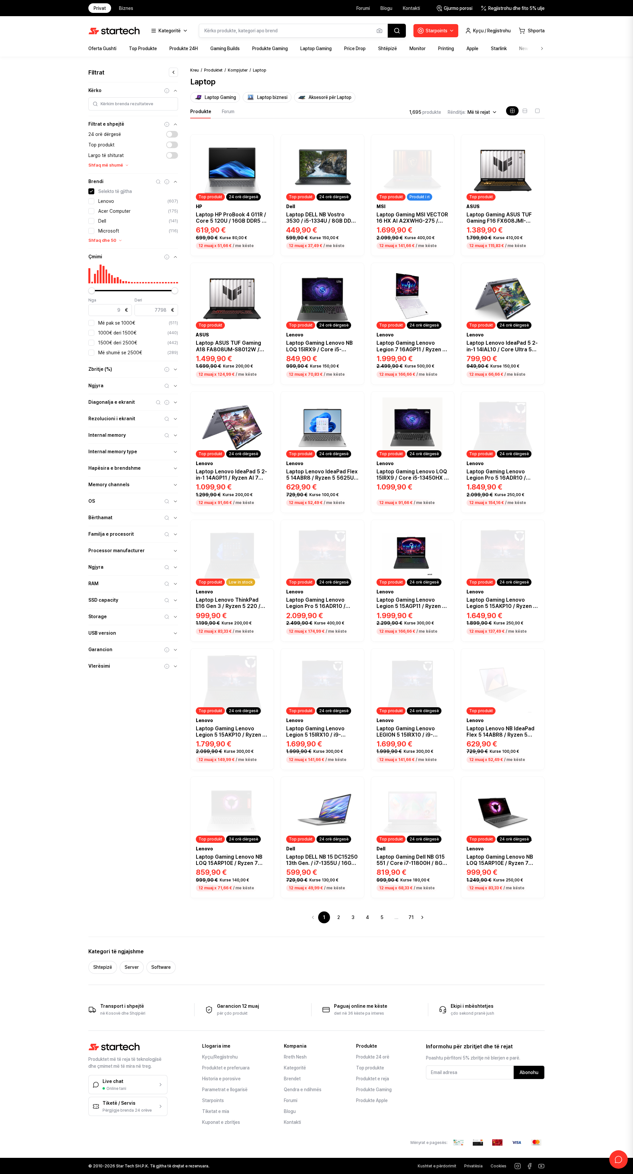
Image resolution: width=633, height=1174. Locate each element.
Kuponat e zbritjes (221, 1122)
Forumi (363, 8)
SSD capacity (103, 600)
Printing (446, 48)
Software (161, 967)
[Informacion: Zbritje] (166, 369)
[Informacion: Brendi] (166, 181)
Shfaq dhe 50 (102, 240)
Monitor (417, 48)
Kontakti (411, 8)
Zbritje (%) (100, 369)
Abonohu (529, 1072)
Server (132, 967)
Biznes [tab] (126, 8)
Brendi (96, 181)
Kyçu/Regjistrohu (220, 1057)
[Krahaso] (265, 151)
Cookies (498, 1166)
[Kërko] (397, 31)
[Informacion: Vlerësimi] (166, 666)
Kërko (95, 90)
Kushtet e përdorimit (437, 1166)
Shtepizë (102, 967)
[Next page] (422, 917)
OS (91, 501)
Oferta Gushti (102, 48)
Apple (472, 48)
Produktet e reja (372, 1078)
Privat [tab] (100, 8)
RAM (93, 583)
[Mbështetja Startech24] (618, 1159)
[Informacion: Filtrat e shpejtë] (166, 124)
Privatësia (473, 1166)
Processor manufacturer (116, 550)
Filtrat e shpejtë (106, 124)
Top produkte (370, 1067)
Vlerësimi (99, 666)
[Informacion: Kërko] (166, 90)
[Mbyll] (175, 90)
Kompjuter (238, 70)
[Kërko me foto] (379, 31)
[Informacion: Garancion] (166, 649)
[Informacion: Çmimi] (166, 257)
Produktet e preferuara (226, 1067)
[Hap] (175, 369)
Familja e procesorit (111, 534)
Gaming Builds (225, 48)
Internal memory (107, 435)
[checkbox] (91, 191)
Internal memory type (112, 451)
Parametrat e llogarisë (225, 1089)
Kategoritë (295, 1067)
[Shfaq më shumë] (542, 48)
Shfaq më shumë (105, 165)
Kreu (194, 70)
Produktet (213, 70)
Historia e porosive (221, 1078)
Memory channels (109, 484)
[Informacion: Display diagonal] (166, 402)
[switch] (172, 134)
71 (411, 917)
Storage (97, 616)
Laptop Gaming (316, 48)
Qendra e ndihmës (302, 1089)
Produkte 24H (183, 48)
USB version (102, 633)
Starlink (499, 48)
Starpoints (213, 1100)
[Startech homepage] (114, 31)
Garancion (100, 649)
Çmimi (95, 256)
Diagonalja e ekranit (111, 402)
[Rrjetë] (512, 110)
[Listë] (525, 110)
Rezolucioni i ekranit (111, 418)
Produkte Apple (372, 1100)
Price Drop (355, 48)
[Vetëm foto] (537, 110)
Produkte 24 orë (372, 1057)
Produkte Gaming (270, 48)
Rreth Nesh (295, 1057)
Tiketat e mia (215, 1111)
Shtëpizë (387, 48)
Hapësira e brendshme (114, 468)
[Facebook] (529, 1166)
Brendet (292, 1078)
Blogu (386, 8)
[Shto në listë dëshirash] (265, 142)
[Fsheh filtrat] (173, 72)
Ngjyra (96, 385)
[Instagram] (517, 1166)
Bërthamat (100, 517)
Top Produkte (143, 48)
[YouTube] (541, 1166)
